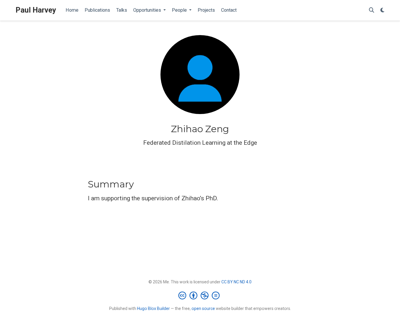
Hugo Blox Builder (153, 308)
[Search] (371, 10)
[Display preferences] (382, 10)
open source (203, 308)
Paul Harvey (36, 10)
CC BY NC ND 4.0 (236, 282)
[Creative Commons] (200, 295)
